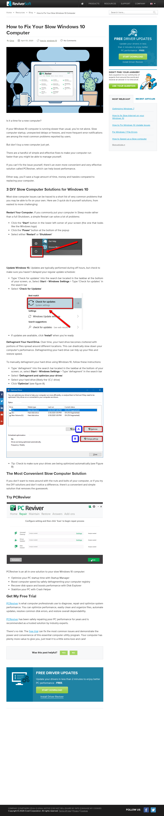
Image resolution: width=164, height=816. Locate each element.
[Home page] (82, 3)
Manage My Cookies (91, 808)
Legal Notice (44, 808)
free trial (33, 631)
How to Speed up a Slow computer (129, 139)
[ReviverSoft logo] (19, 3)
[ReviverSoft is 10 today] (75, 3)
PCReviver (12, 603)
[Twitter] (153, 812)
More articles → (118, 145)
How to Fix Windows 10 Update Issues (131, 125)
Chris (12, 40)
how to (43, 40)
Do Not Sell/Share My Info (66, 808)
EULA (33, 808)
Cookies (84, 811)
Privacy (76, 811)
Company (13, 808)
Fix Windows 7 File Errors (124, 132)
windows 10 (52, 40)
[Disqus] (54, 752)
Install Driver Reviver (52, 696)
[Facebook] (146, 812)
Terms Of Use (65, 811)
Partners (24, 808)
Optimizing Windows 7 (123, 108)
